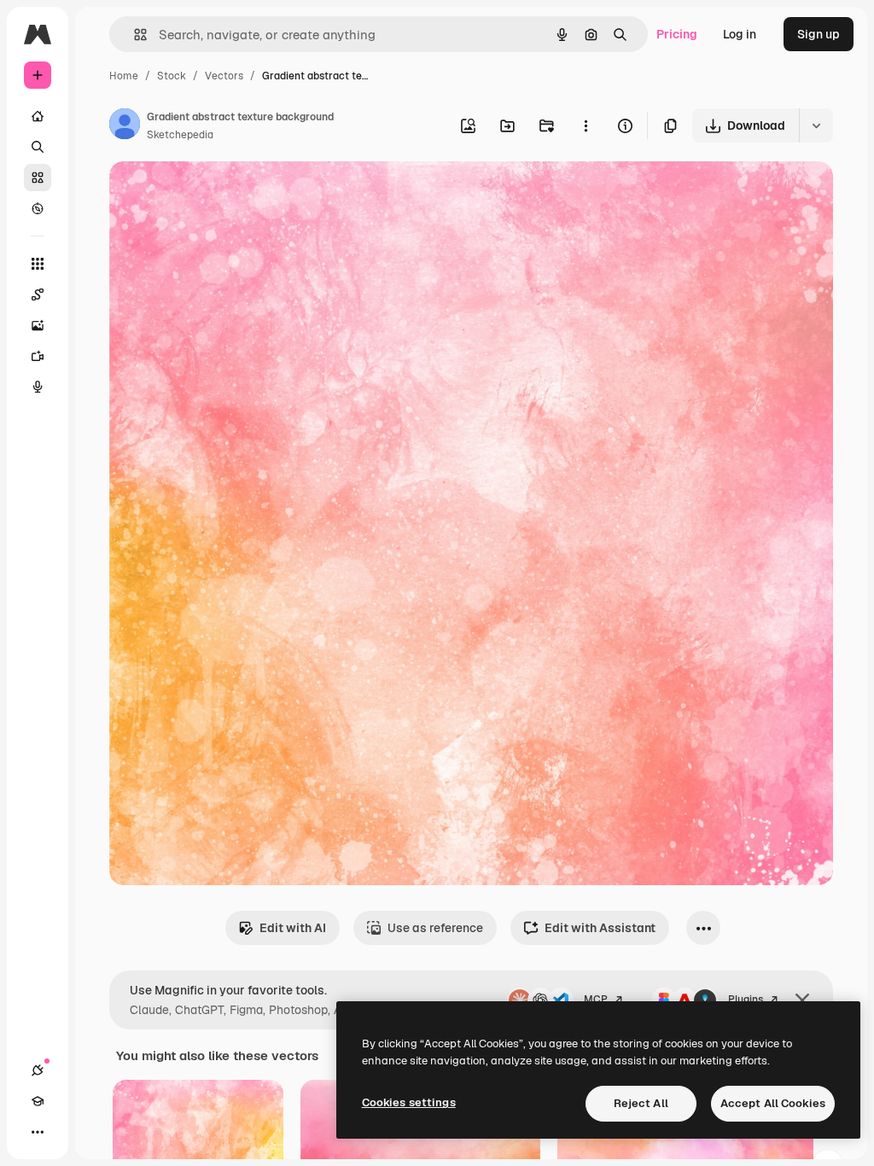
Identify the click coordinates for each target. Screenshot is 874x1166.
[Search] (37, 146)
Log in (739, 34)
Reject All (641, 1103)
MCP (596, 999)
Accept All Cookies (772, 1103)
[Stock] (37, 177)
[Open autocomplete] (133, 34)
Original (218, 194)
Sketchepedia (180, 135)
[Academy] (37, 1101)
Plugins (745, 999)
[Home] (37, 116)
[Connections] (37, 1070)
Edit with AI (292, 928)
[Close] (802, 1000)
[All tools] (37, 263)
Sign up (818, 34)
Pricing (676, 34)
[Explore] (37, 208)
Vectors (224, 76)
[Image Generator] (37, 325)
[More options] (585, 125)
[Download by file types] (816, 125)
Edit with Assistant (600, 928)
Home (123, 76)
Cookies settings (409, 1102)
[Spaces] (37, 294)
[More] (37, 1132)
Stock (171, 76)
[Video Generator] (37, 356)
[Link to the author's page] (124, 126)
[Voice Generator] (37, 386)
